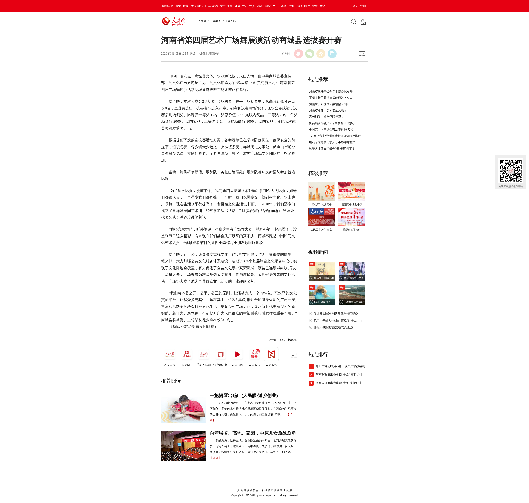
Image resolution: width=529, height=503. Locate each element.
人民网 (202, 21)
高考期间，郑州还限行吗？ (326, 116)
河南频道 (216, 21)
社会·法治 (211, 6)
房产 (323, 6)
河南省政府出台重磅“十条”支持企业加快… (343, 382)
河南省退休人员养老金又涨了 (328, 110)
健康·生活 (241, 6)
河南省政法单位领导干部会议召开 (331, 91)
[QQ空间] (320, 53)
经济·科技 (197, 6)
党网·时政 (182, 6)
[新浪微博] (298, 53)
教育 (315, 6)
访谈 (260, 6)
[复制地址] (332, 53)
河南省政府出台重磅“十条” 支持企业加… (342, 374)
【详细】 (215, 457)
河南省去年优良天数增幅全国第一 (331, 104)
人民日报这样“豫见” (322, 229)
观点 (252, 6)
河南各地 (231, 21)
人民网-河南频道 (209, 53)
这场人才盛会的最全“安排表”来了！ (332, 148)
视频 (299, 6)
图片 (307, 6)
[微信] (309, 53)
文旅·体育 (226, 6)
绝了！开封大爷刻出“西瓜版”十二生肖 (338, 320)
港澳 (283, 6)
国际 (268, 6)
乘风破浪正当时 (352, 229)
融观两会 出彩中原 (352, 204)
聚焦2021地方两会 (322, 204)
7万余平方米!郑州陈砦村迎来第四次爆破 (335, 136)
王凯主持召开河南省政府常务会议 (331, 97)
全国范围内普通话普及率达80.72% (331, 129)
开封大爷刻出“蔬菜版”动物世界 (334, 327)
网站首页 (168, 6)
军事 (276, 6)
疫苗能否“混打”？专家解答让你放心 (332, 123)
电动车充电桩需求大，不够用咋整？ (332, 142)
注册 (363, 6)
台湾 (291, 6)
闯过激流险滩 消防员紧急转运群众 (336, 313)
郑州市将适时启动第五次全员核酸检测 (340, 366)
